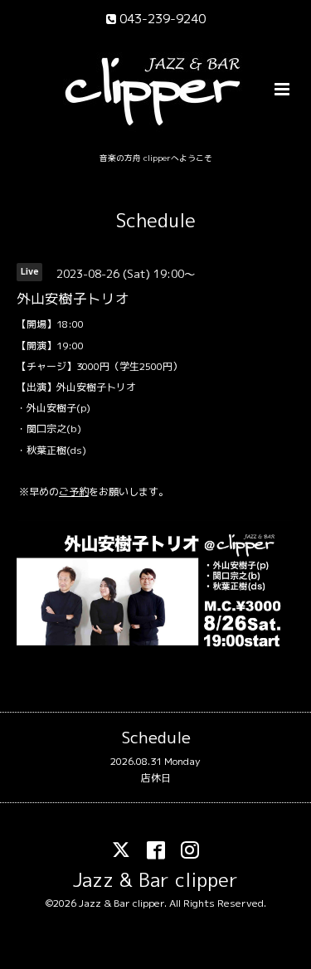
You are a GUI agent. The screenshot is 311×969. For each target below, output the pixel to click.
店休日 (156, 778)
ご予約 (74, 491)
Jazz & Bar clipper (155, 880)
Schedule (156, 220)
